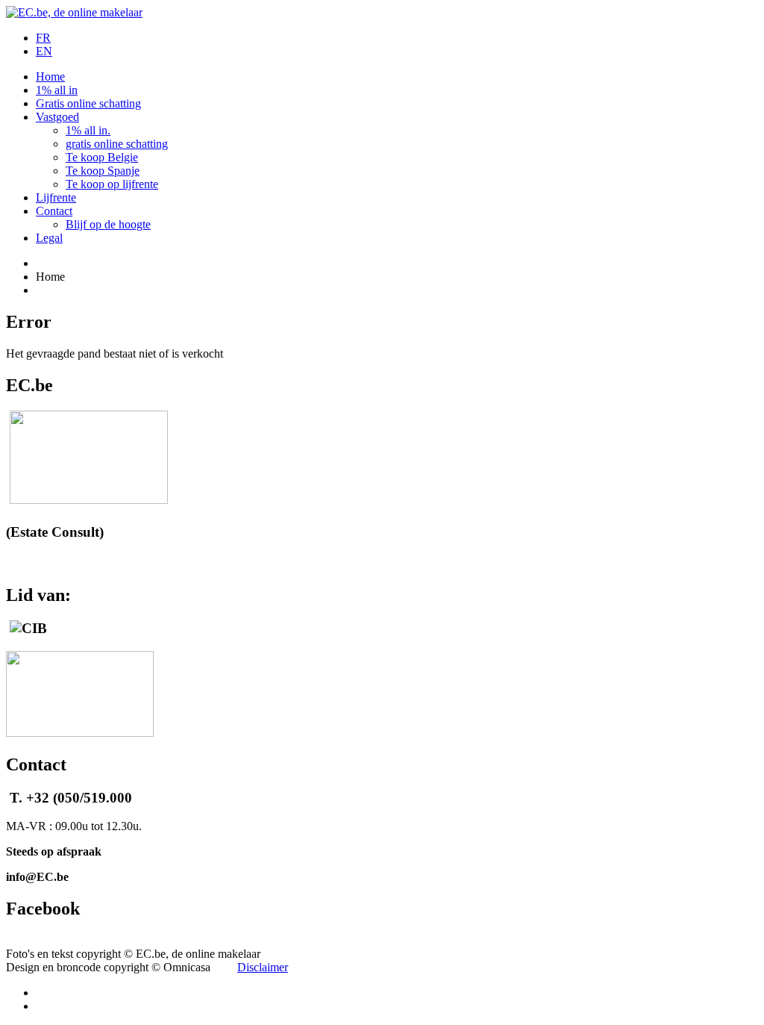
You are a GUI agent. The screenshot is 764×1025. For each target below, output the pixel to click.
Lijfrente (56, 197)
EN (44, 51)
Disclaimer (262, 967)
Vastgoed (57, 116)
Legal (49, 237)
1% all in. (88, 130)
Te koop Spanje (103, 170)
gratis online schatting (117, 143)
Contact (54, 211)
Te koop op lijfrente (112, 184)
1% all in (57, 90)
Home (50, 76)
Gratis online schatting (88, 103)
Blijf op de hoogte (108, 224)
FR (43, 37)
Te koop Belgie (102, 157)
